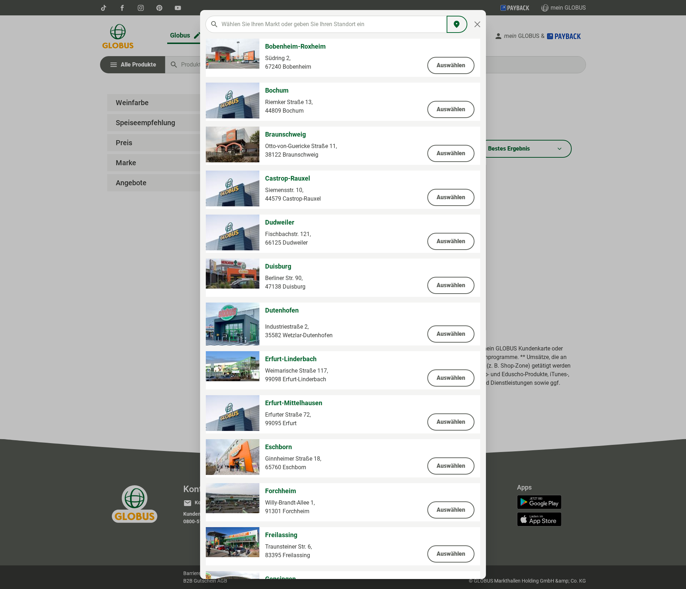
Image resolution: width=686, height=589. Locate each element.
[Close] (477, 24)
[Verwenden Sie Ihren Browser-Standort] (457, 24)
